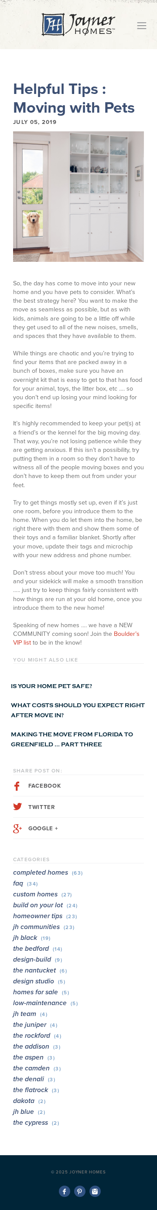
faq (25, 883)
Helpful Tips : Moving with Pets (74, 98)
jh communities (44, 927)
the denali (34, 1079)
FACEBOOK (44, 785)
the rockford (37, 1036)
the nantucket (40, 970)
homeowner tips (45, 916)
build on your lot (45, 905)
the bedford (38, 949)
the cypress (36, 1122)
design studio (39, 981)
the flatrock (36, 1090)
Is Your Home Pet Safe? (51, 686)
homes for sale (41, 992)
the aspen (34, 1057)
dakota (29, 1101)
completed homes (48, 872)
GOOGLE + (43, 828)
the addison (37, 1046)
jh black (32, 938)
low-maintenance (45, 1003)
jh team (30, 1014)
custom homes (42, 894)
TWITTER (41, 807)
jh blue (29, 1112)
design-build (37, 959)
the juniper (35, 1025)
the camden (37, 1068)
